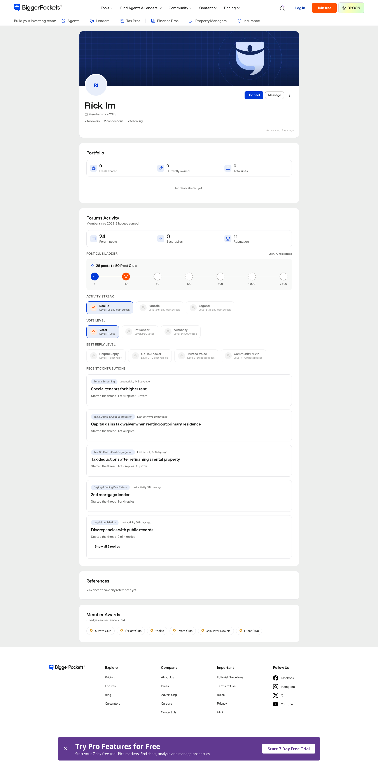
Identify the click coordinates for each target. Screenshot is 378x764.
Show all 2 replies (107, 546)
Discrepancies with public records (122, 529)
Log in (300, 8)
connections (113, 121)
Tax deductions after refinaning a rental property (135, 459)
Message (274, 95)
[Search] (282, 8)
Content (206, 8)
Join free (324, 8)
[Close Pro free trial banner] (65, 749)
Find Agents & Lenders (139, 8)
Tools (105, 8)
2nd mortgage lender (110, 494)
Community (178, 8)
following (135, 121)
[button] (189, 749)
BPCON (354, 8)
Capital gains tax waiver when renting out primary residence (146, 424)
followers (92, 121)
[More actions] (290, 95)
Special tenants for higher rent (119, 389)
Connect (254, 95)
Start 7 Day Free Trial (289, 748)
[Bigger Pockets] (38, 7)
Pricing (230, 8)
